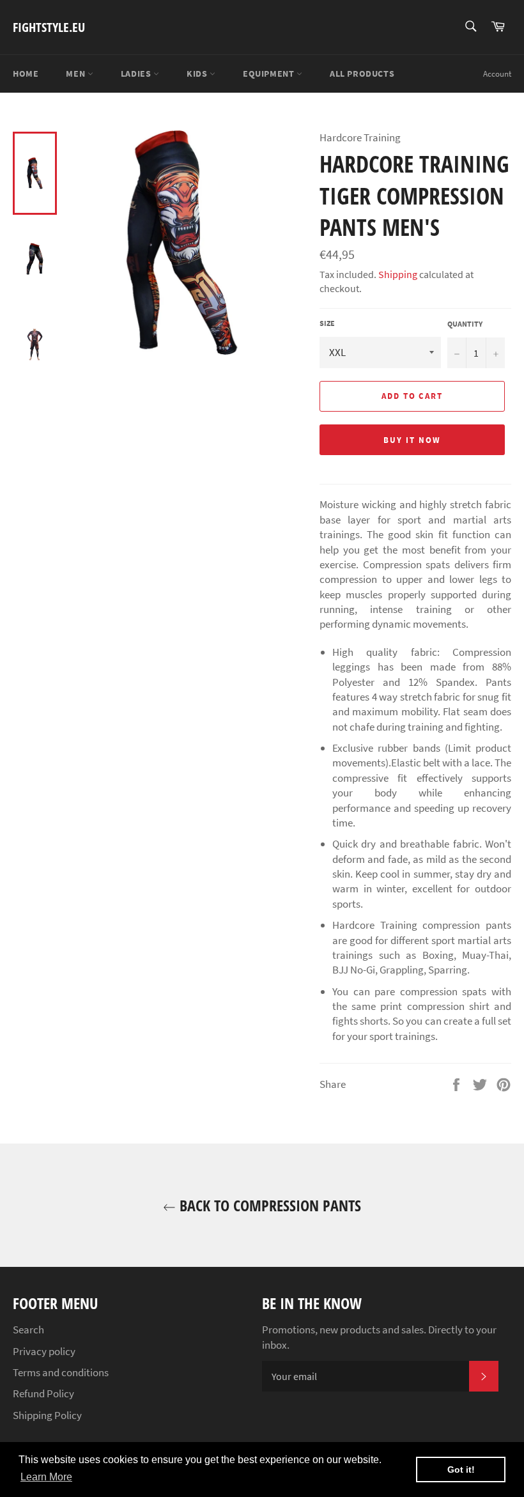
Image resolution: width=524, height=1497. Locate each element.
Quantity (464, 324)
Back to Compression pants (268, 1205)
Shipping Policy (47, 1415)
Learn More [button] (46, 1476)
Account (497, 73)
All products (362, 73)
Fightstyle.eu (49, 27)
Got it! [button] (461, 1469)
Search (28, 1329)
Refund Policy (43, 1393)
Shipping (397, 274)
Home (25, 73)
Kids (198, 73)
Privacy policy (44, 1351)
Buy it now (412, 440)
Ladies (137, 73)
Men (76, 73)
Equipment (270, 73)
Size (327, 323)
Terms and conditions (61, 1372)
